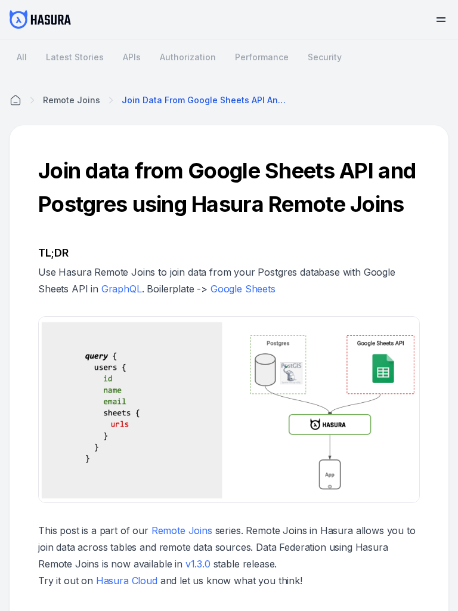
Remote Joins (181, 530)
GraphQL (121, 289)
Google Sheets (243, 289)
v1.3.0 (198, 564)
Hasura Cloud (126, 581)
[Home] (15, 100)
